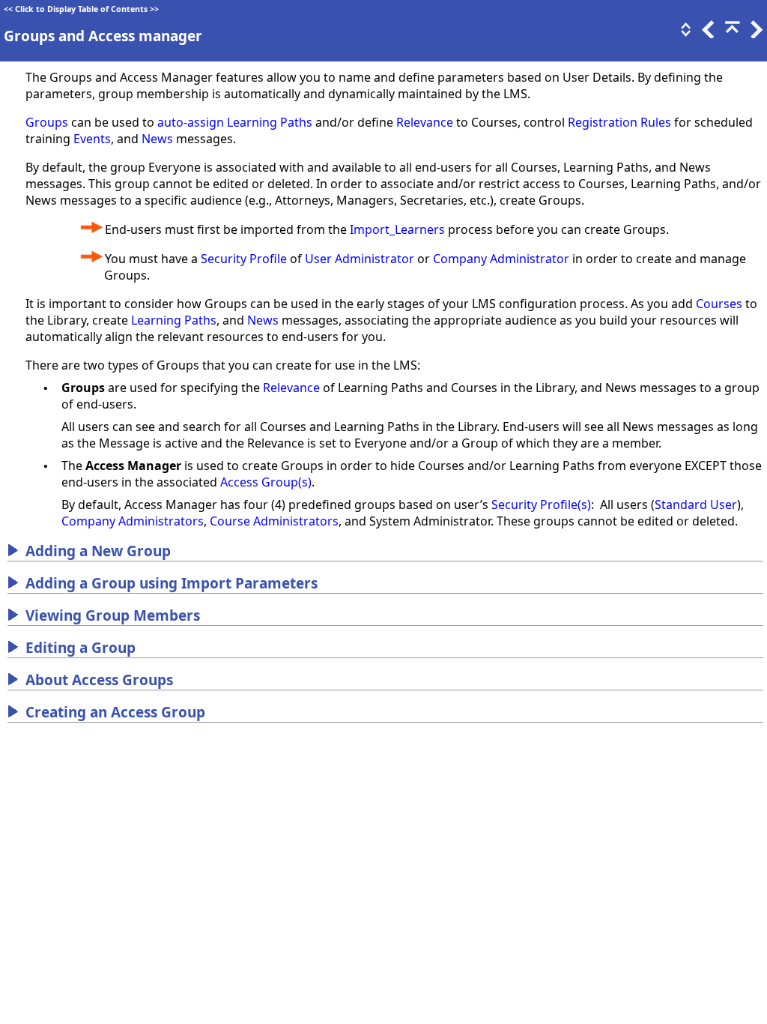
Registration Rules (619, 122)
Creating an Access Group (115, 712)
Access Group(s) (266, 482)
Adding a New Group (98, 551)
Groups (46, 122)
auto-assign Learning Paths (234, 122)
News (157, 138)
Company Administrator (501, 258)
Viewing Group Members (112, 615)
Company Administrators (132, 521)
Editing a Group (80, 647)
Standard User (696, 504)
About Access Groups (99, 680)
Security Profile (244, 258)
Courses (719, 303)
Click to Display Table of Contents (81, 9)
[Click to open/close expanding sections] (685, 33)
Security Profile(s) (541, 504)
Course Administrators (274, 521)
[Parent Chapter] (731, 33)
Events (92, 138)
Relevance (424, 122)
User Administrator (359, 258)
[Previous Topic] (707, 33)
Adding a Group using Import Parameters (171, 583)
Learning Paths (173, 320)
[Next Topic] (755, 33)
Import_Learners (397, 229)
